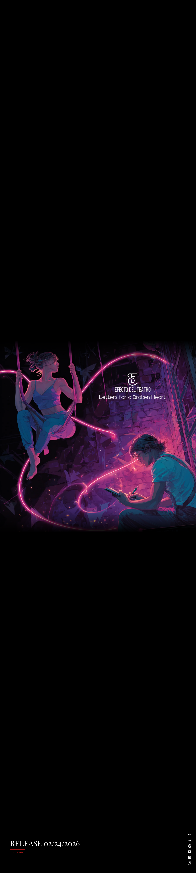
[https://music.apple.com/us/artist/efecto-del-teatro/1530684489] (189, 857)
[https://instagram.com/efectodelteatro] (189, 863)
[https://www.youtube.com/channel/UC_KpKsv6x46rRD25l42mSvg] (189, 851)
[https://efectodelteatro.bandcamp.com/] (189, 834)
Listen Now (18, 852)
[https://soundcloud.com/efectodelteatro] (189, 840)
